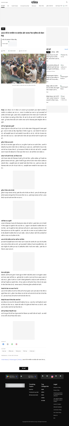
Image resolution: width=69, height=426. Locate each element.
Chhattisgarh (13, 359)
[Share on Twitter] (8, 344)
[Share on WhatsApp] (12, 344)
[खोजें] (67, 2)
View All (66, 49)
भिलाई (3, 29)
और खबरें (23, 368)
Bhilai (19, 359)
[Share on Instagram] (16, 344)
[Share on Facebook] (3, 344)
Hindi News (4, 359)
